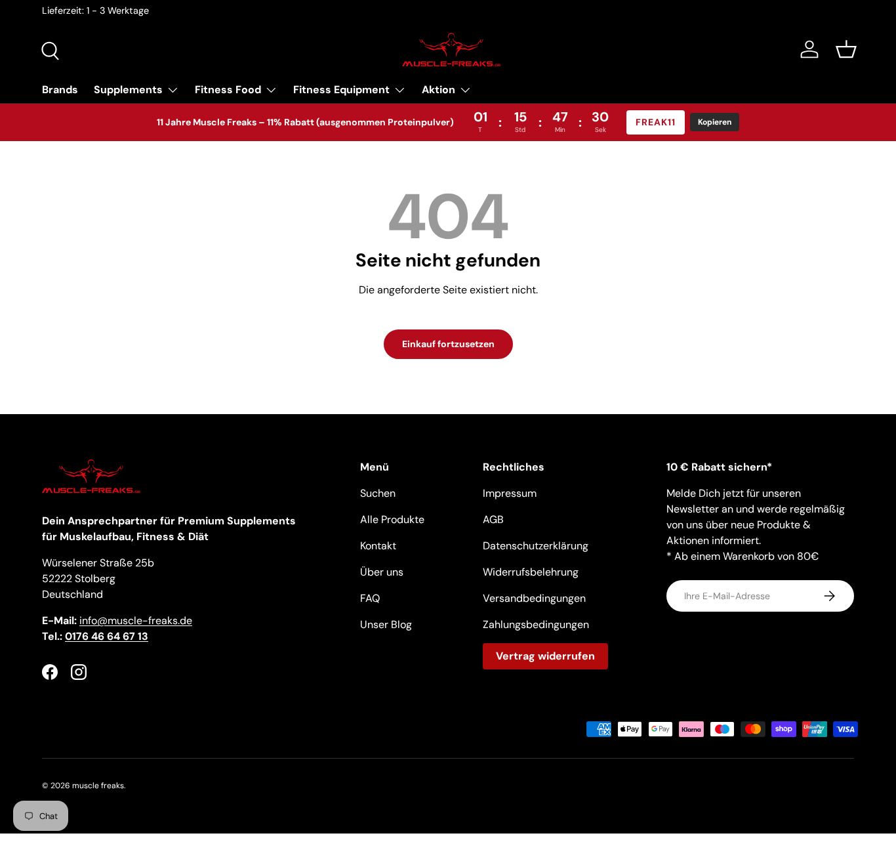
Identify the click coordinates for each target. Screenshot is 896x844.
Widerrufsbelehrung (531, 572)
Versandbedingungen (534, 598)
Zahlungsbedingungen (536, 624)
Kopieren (714, 122)
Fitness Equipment (341, 89)
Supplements (128, 89)
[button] (846, 49)
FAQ (370, 598)
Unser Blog (386, 624)
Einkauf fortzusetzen (448, 344)
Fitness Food (228, 89)
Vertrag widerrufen (545, 656)
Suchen (378, 493)
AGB (493, 519)
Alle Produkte (392, 519)
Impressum (510, 493)
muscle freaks (98, 785)
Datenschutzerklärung (535, 546)
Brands (60, 89)
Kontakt (378, 546)
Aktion (438, 89)
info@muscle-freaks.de (135, 620)
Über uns (381, 572)
